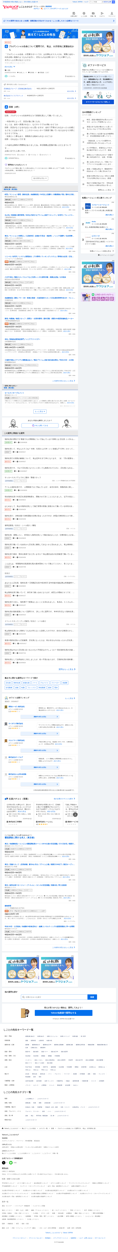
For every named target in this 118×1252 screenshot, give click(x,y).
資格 (16, 688)
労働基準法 (60, 1081)
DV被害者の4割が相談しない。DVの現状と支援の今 (20, 2)
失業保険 (37, 1067)
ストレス (51, 1085)
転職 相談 (75, 1036)
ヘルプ (86, 2)
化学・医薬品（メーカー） (92, 1210)
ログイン (37, 8)
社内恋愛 (67, 1085)
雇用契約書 (76, 1081)
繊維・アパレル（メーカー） (40, 1210)
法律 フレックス (49, 1081)
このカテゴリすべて (43, 1098)
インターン (28, 1060)
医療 (3, 1223)
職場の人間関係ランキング (100, 1183)
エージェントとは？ (107, 255)
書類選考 (42, 1047)
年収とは (53, 1070)
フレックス (32, 688)
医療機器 (28, 1216)
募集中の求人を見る (40, 716)
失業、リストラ (65, 1107)
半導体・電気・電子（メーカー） (44, 1216)
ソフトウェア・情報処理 (22, 1206)
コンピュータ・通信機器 (92, 1216)
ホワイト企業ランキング (58, 1183)
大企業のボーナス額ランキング (32, 1190)
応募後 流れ (34, 1047)
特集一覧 (93, 16)
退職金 (76, 1067)
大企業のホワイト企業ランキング (77, 1190)
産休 (49, 688)
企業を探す (74, 16)
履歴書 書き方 (36, 1044)
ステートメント (60, 1238)
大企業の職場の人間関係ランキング (42, 1193)
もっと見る (69, 698)
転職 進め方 (40, 1036)
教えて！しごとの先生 (29, 1128)
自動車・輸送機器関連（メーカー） (13, 1219)
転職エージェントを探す (51, 1147)
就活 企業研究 (61, 1060)
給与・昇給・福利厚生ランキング (58, 1186)
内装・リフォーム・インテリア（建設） (24, 1228)
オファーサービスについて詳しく (98, 102)
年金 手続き (28, 1067)
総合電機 (60, 1216)
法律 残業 (39, 1081)
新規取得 (49, 6)
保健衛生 (10, 1223)
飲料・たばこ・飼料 (22, 1210)
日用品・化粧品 (7, 1213)
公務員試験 (47, 1103)
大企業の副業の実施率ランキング (41, 1196)
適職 (26, 1040)
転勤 (23, 688)
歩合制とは (92, 1067)
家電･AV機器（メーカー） (74, 1216)
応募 (26, 1047)
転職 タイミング (65, 1036)
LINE (15, 1163)
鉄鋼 (53, 1213)
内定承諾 (27, 1056)
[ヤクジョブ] (22, 969)
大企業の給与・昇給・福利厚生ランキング (15, 1196)
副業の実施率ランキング (79, 1186)
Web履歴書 (28, 1141)
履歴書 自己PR (47, 1044)
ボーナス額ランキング (24, 1183)
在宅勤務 (9, 688)
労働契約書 (85, 1081)
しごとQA (84, 16)
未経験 (64, 683)
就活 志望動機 (90, 1060)
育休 (56, 688)
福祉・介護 (25, 1223)
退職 (40, 1103)
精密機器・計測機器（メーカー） (12, 1216)
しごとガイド (36, 1153)
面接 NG (27, 1051)
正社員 (8, 683)
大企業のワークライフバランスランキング (15, 1193)
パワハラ (27, 1085)
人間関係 (43, 1085)
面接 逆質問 (64, 1051)
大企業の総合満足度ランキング (54, 1190)
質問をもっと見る (66, 669)
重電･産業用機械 (98, 1213)
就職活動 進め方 (30, 1036)
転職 (34, 1103)
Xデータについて (100, 1238)
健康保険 (53, 1067)
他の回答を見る (39, 178)
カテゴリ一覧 (43, 1128)
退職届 (43, 1056)
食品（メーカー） (7, 1210)
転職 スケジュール (52, 1036)
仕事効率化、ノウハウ (78, 1107)
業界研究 (33, 1040)
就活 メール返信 (39, 1063)
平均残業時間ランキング (9, 1186)
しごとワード (46, 1153)
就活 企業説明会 (50, 1060)
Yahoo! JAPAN (77, 2)
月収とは (27, 1070)
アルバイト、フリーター (32, 1111)
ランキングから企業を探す (33, 1147)
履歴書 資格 (69, 1044)
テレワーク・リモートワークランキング (32, 1186)
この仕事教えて (29, 1098)
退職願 (50, 1056)
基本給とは (102, 1067)
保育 (17, 1223)
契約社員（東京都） (11, 189)
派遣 (8, 70)
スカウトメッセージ (8, 1141)
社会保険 (61, 1067)
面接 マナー (44, 1051)
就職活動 (27, 1103)
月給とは (35, 1070)
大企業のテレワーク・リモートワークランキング (95, 1193)
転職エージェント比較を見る (100, 251)
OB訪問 (70, 1060)
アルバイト (44, 683)
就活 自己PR (79, 1060)
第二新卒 (83, 1036)
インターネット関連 (39, 1206)
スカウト (102, 16)
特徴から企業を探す (17, 1147)
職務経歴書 (91, 1044)
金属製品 (69, 1213)
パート (34, 683)
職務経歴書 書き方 (102, 1044)
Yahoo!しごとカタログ (11, 1128)
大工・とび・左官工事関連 (48, 1228)
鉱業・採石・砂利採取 (74, 1228)
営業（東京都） (9, 388)
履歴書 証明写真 (80, 1044)
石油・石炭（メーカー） (22, 1213)
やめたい (75, 1085)
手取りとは (44, 1070)
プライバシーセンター (36, 1238)
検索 (113, 1)
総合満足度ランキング (41, 1183)
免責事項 (73, 1238)
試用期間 (101, 1081)
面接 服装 (35, 1051)
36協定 (68, 1081)
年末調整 (69, 1067)
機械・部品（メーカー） (82, 1213)
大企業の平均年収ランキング (11, 1190)
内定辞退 (35, 1056)
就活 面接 (49, 1063)
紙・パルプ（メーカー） (59, 1210)
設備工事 (62, 1228)
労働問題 (39, 1107)
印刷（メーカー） (75, 1210)
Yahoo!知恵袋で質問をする (63, 1013)
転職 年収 (49, 1040)
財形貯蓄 (83, 1067)
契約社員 (17, 683)
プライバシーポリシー (19, 1238)
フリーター (55, 683)
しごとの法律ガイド (24, 1153)
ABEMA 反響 (107, 2)
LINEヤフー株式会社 (8, 1171)
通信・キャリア (7, 1206)
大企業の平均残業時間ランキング (66, 1193)
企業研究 (41, 1040)
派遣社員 (26, 683)
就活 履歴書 (99, 1060)
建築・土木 (5, 1228)
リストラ (93, 1081)
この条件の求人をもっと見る (62, 381)
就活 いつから (39, 1060)
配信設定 (37, 1141)
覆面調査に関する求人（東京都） (20, 837)
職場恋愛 (59, 1085)
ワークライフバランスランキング (79, 1183)
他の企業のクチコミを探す (63, 799)
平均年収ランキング (8, 1183)
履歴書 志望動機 (58, 1044)
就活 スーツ (28, 1063)
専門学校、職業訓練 (42, 1115)
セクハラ (35, 1085)
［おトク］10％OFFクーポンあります (55, 8)
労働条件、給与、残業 (51, 1107)
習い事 (52, 1115)
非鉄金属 (60, 1213)
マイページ (111, 16)
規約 (48, 1238)
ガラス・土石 (45, 1213)
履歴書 (27, 1044)
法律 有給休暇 (29, 1081)
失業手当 (45, 1067)
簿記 (32, 1115)
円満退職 (57, 1056)
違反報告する (71, 76)
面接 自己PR (54, 1051)
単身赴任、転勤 (29, 1107)
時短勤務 (42, 688)
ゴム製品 (35, 1213)
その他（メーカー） (33, 1219)
